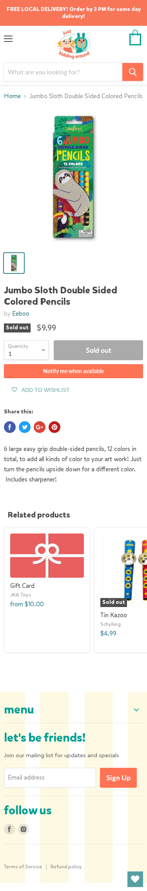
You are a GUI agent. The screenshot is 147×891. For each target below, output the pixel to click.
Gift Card (22, 586)
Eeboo (20, 313)
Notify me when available (73, 371)
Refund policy (66, 866)
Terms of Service (23, 866)
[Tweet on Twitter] (25, 427)
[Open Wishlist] (135, 879)
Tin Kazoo (113, 615)
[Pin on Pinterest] (54, 427)
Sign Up (118, 777)
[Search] (132, 72)
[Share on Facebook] (10, 427)
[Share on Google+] (39, 427)
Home (12, 96)
